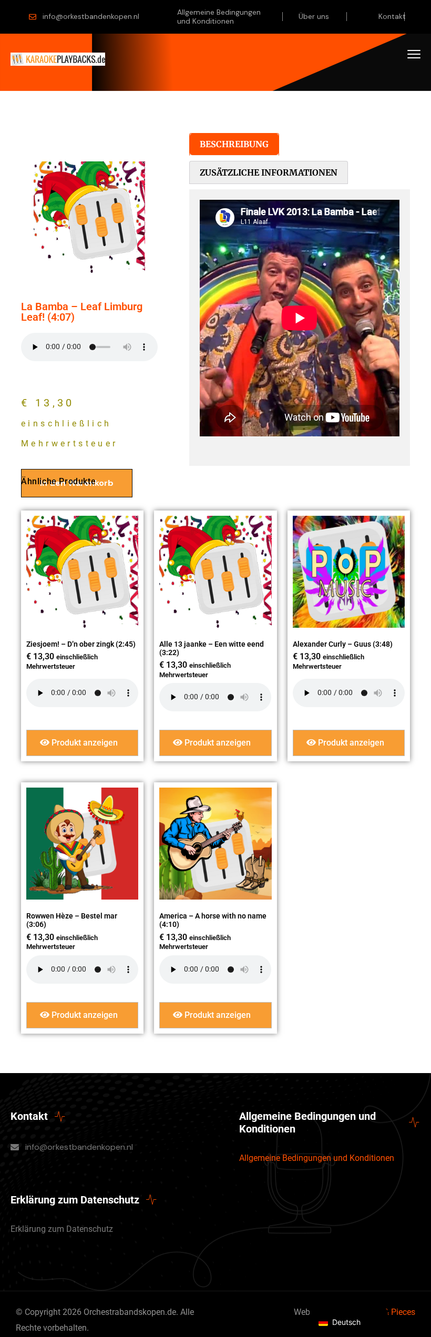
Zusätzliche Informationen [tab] (268, 172)
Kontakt (392, 16)
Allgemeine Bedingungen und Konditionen (219, 16)
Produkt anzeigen (83, 743)
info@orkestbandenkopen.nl (91, 16)
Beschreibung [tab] (234, 144)
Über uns (314, 16)
